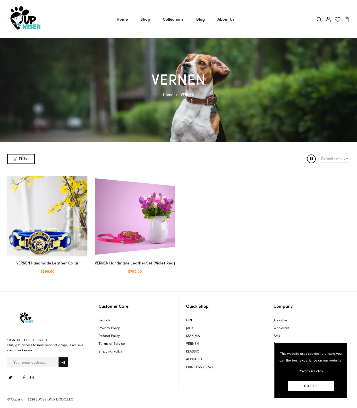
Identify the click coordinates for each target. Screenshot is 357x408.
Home (122, 19)
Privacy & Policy (311, 371)
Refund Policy (109, 335)
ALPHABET (194, 359)
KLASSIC (192, 351)
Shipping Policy (110, 351)
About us (280, 320)
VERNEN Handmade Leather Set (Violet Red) (135, 263)
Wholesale (281, 328)
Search (104, 320)
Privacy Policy (109, 328)
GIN (189, 320)
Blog (200, 19)
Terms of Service (112, 343)
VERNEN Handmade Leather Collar (47, 263)
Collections (173, 19)
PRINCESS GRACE (200, 366)
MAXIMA (193, 335)
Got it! (311, 386)
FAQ (276, 335)
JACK (190, 328)
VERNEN (192, 343)
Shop (145, 19)
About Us (226, 19)
